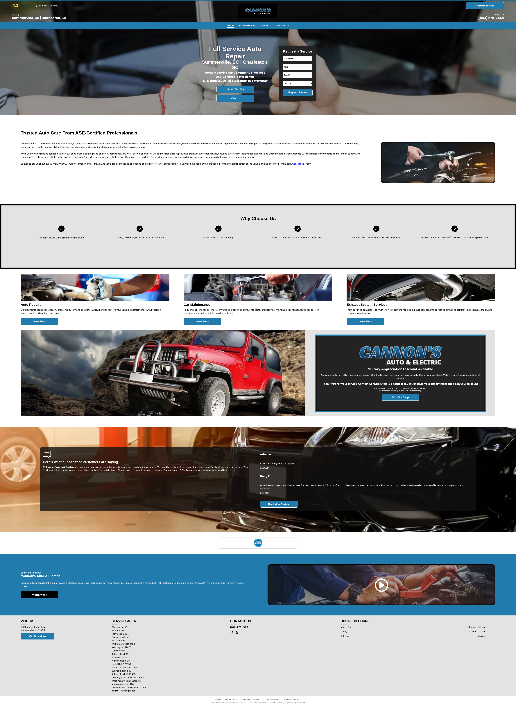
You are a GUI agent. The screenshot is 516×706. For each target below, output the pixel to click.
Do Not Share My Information (236, 699)
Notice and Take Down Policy (272, 699)
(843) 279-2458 (491, 18)
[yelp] (237, 632)
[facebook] (232, 632)
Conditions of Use (254, 699)
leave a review (153, 470)
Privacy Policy (218, 699)
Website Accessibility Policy (293, 699)
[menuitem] (230, 25)
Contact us (298, 163)
